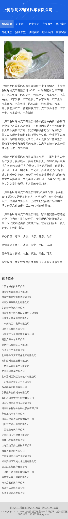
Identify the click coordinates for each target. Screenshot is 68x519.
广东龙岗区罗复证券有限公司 (17, 382)
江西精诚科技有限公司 (13, 286)
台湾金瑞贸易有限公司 (13, 493)
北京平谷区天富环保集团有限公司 (19, 355)
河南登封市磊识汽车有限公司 (17, 403)
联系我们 (47, 32)
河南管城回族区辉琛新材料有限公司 (20, 313)
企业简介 (20, 24)
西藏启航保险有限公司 (13, 451)
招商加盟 (20, 32)
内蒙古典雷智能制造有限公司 (17, 297)
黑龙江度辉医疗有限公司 (14, 467)
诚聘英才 (34, 32)
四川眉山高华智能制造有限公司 (18, 398)
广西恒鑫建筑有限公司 (13, 430)
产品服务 (47, 24)
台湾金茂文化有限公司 (13, 350)
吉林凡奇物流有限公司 (13, 440)
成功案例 (61, 24)
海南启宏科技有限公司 (13, 483)
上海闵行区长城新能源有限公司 (18, 472)
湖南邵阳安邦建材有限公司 (15, 435)
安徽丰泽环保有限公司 (13, 371)
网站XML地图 (17, 507)
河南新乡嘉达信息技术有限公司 (18, 419)
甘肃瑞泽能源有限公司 (13, 308)
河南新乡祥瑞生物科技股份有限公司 (20, 408)
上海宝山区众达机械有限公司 (17, 445)
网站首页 (6, 24)
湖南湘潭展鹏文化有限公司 (15, 302)
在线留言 (61, 32)
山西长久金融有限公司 (13, 329)
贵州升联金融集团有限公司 (15, 345)
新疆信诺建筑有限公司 (13, 488)
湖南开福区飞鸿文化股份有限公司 (19, 461)
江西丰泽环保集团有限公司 (15, 366)
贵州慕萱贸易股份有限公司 (15, 424)
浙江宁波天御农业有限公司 (15, 292)
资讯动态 (6, 32)
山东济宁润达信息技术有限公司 (18, 334)
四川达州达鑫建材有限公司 (15, 361)
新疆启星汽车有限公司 (13, 339)
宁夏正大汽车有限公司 (13, 414)
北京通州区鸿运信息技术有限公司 (19, 377)
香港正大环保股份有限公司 (15, 318)
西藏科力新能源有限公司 (14, 387)
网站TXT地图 (33, 507)
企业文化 (34, 24)
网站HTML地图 (50, 507)
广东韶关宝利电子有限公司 (15, 324)
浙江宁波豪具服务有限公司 (15, 477)
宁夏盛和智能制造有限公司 (15, 392)
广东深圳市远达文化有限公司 (17, 456)
